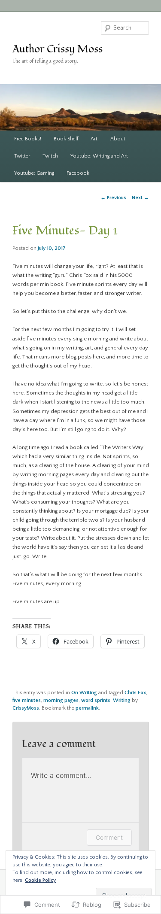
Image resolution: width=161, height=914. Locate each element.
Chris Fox (135, 692)
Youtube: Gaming (34, 173)
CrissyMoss (25, 708)
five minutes (26, 700)
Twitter (22, 156)
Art (94, 139)
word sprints (95, 700)
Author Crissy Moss (57, 49)
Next (140, 197)
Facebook (78, 173)
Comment (109, 837)
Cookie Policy (40, 880)
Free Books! (27, 139)
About (117, 139)
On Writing (84, 692)
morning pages (61, 700)
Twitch (50, 156)
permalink (87, 708)
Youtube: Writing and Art (99, 156)
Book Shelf (66, 139)
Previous (113, 197)
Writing (122, 700)
